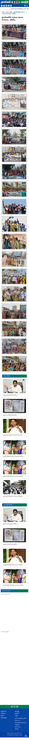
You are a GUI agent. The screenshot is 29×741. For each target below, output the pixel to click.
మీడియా (17, 714)
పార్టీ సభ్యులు (4, 718)
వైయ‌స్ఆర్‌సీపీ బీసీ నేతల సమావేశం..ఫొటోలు (13, 476)
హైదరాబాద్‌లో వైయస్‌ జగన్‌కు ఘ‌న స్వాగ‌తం (13, 496)
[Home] (14, 2)
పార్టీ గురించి (3, 711)
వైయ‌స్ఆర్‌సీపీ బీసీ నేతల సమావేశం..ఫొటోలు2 (13, 456)
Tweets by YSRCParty (5, 594)
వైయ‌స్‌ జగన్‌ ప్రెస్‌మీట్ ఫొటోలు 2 (10, 395)
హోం (3, 12)
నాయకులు (3, 714)
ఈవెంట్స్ (17, 711)
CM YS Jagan (9, 12)
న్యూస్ (16, 716)
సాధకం (2, 716)
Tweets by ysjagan (5, 632)
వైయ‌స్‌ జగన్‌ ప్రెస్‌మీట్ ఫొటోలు (10, 415)
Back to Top (26, 735)
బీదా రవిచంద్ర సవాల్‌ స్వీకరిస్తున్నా (12, 9)
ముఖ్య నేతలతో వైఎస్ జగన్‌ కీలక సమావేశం (12, 435)
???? (24, 5)
